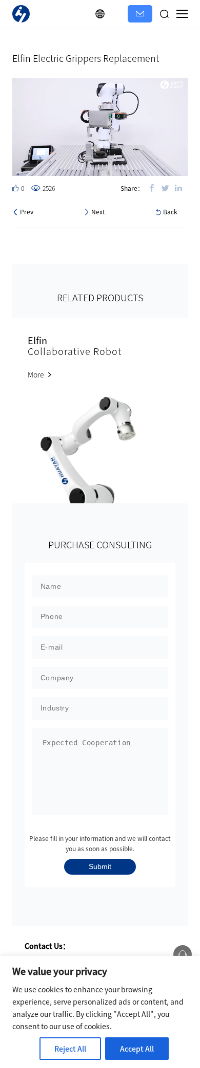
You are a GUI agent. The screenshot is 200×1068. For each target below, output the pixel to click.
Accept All (137, 1048)
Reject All (70, 1048)
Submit (100, 866)
